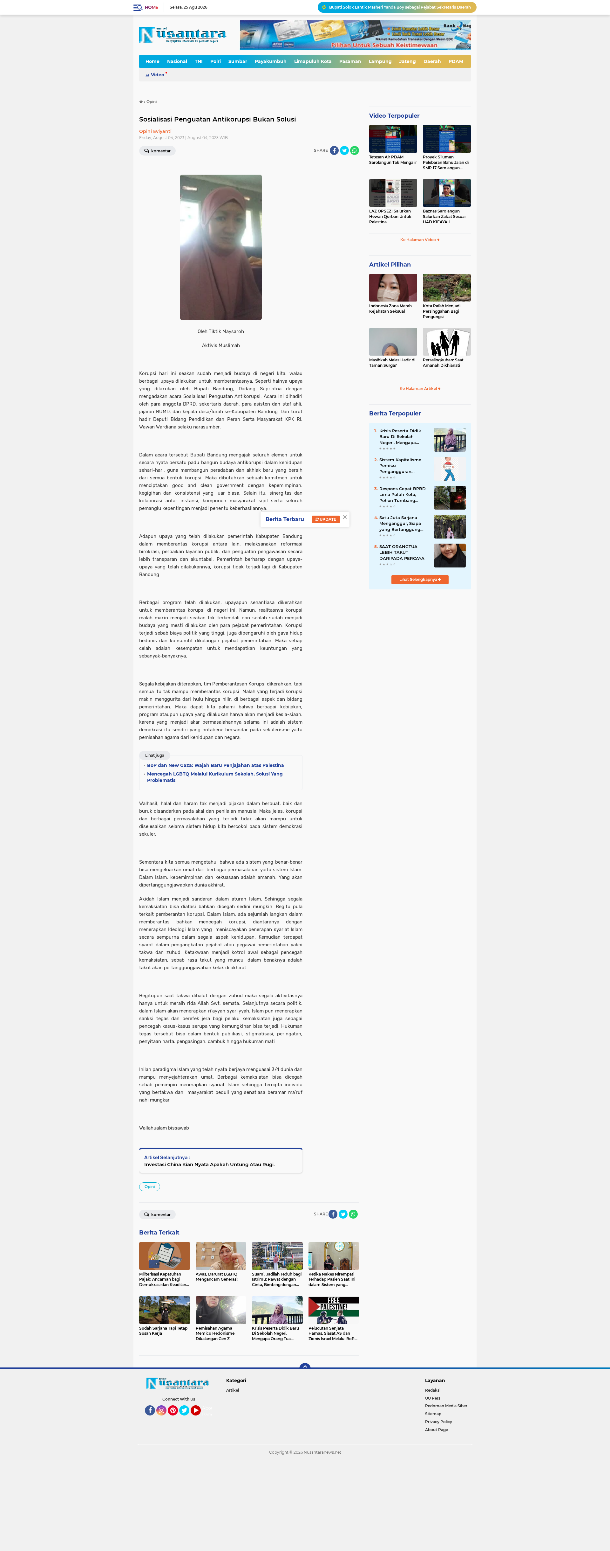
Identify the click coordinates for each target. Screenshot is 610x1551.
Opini (150, 1186)
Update (327, 519)
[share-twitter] (344, 150)
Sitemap (433, 1413)
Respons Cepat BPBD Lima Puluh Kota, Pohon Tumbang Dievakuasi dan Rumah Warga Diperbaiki (402, 494)
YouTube (200, 1418)
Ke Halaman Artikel (419, 388)
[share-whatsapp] (354, 150)
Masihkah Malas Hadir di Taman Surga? (392, 363)
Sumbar (237, 61)
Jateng (407, 61)
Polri (215, 61)
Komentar (160, 151)
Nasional (177, 61)
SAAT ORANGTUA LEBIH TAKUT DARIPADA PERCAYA (401, 552)
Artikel (232, 1390)
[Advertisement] (190, 1504)
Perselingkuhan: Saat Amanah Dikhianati (443, 363)
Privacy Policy (438, 1421)
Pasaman (350, 61)
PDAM (456, 61)
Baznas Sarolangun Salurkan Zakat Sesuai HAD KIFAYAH (444, 216)
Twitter (187, 1418)
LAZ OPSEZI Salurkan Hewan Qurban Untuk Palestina (390, 216)
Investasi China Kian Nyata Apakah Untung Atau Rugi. (209, 1164)
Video (157, 75)
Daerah (432, 61)
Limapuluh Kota (313, 61)
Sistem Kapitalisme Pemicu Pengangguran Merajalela (400, 465)
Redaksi (432, 1390)
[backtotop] (305, 1368)
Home (151, 7)
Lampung (380, 61)
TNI (199, 61)
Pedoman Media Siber (446, 1405)
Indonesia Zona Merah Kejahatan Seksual (390, 308)
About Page (209, 1411)
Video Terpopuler (394, 115)
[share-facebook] (334, 150)
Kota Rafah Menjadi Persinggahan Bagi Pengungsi (441, 311)
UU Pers (432, 1398)
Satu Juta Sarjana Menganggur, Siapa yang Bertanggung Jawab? (400, 523)
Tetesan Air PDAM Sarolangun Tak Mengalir (393, 160)
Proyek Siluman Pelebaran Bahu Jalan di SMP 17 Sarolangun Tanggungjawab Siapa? (446, 162)
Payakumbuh (271, 61)
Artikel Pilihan (390, 264)
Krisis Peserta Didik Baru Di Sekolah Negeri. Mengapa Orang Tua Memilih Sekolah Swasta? (400, 436)
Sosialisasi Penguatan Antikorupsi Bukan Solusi (217, 119)
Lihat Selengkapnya (418, 579)
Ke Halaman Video (418, 239)
